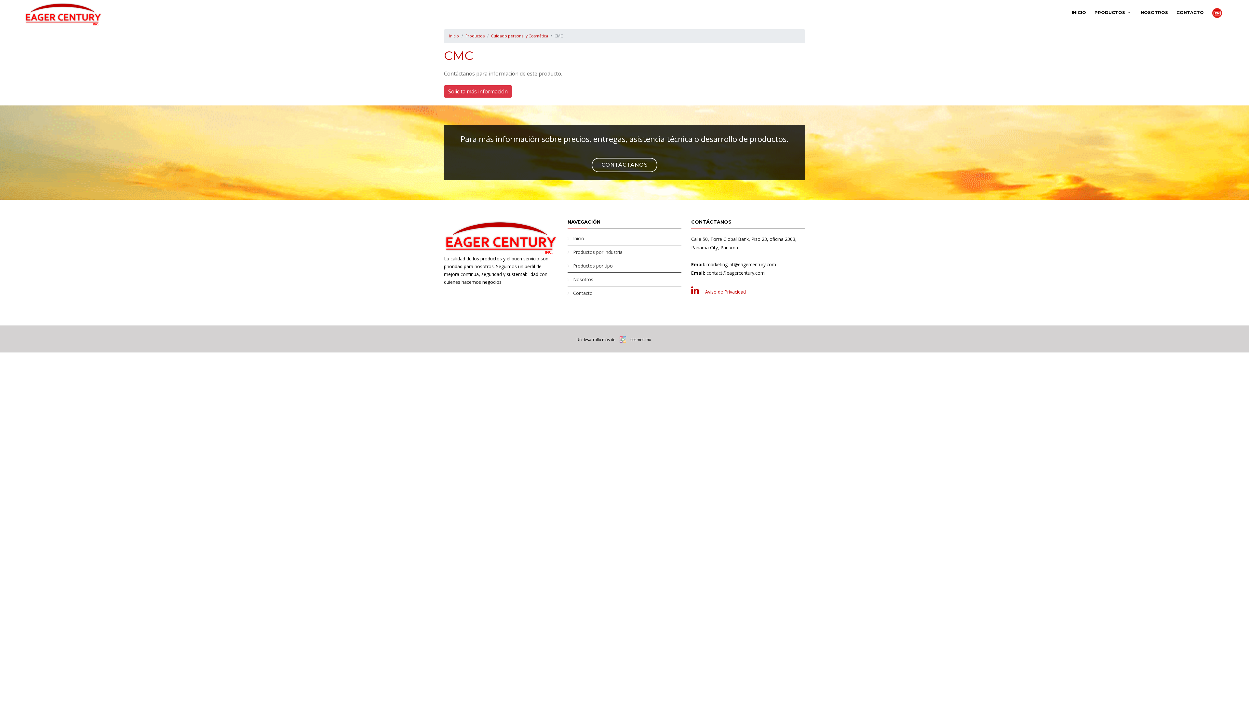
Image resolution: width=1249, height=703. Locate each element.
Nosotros (1154, 12)
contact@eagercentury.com (735, 273)
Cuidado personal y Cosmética (519, 36)
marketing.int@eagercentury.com (741, 264)
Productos (1110, 12)
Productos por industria (598, 252)
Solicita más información (478, 91)
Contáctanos (624, 165)
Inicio (1079, 12)
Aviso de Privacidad (725, 292)
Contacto (1190, 12)
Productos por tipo (593, 266)
